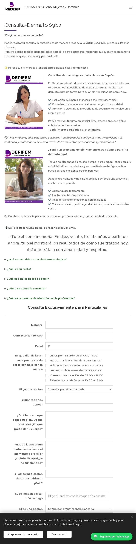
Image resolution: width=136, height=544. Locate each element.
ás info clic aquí (72, 524)
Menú (130, 7)
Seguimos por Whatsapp (114, 536)
